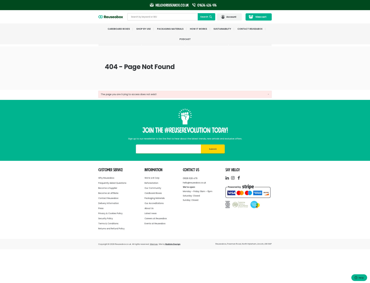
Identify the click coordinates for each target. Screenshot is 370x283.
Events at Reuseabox (155, 223)
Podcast (185, 39)
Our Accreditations (154, 203)
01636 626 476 (206, 5)
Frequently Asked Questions (112, 183)
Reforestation (151, 183)
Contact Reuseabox (249, 28)
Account (231, 16)
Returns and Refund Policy (111, 228)
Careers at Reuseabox (156, 218)
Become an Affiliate (108, 193)
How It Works (198, 28)
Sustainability (222, 28)
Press (100, 208)
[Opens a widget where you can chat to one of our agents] (359, 278)
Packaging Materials (155, 198)
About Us (149, 208)
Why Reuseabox (106, 177)
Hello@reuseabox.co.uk (172, 5)
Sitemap (154, 244)
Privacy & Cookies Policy (110, 213)
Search (204, 16)
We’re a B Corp (152, 177)
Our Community (153, 188)
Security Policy (105, 218)
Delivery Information (108, 203)
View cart (260, 16)
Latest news (151, 213)
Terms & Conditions (108, 223)
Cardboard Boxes (153, 193)
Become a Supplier (107, 188)
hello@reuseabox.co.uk (194, 182)
